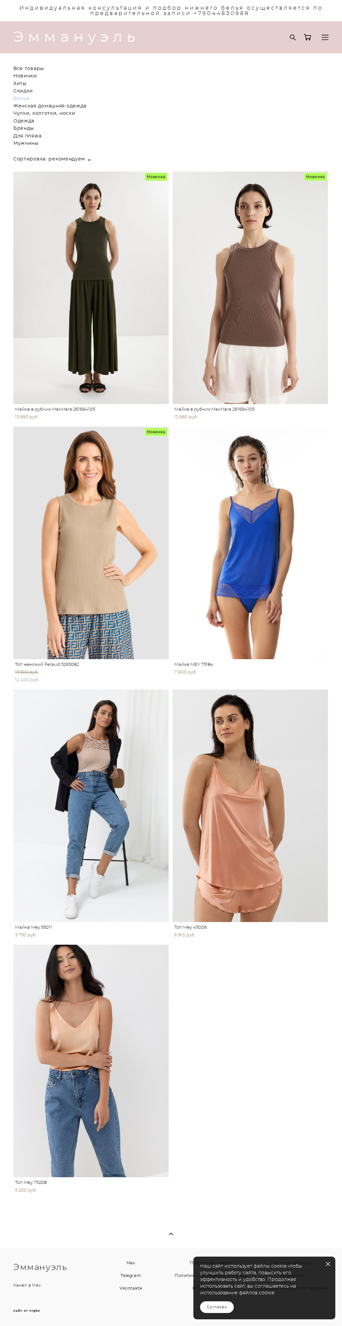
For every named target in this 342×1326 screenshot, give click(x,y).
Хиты (20, 83)
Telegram (131, 1276)
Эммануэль (76, 37)
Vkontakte (131, 1288)
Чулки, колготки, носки (44, 113)
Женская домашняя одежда (50, 106)
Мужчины (26, 143)
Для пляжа (27, 136)
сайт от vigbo (26, 1310)
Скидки (23, 91)
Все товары (28, 68)
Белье (21, 98)
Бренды (23, 128)
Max (36, 1285)
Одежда (23, 121)
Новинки (25, 76)
